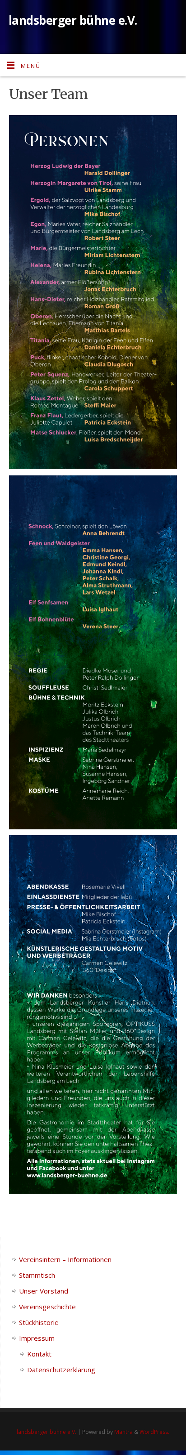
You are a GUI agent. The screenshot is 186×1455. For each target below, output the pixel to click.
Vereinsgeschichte (47, 1306)
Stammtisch (37, 1275)
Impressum (37, 1338)
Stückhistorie (39, 1322)
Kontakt (39, 1353)
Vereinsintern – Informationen (65, 1259)
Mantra (123, 1432)
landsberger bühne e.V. (73, 20)
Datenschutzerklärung (61, 1369)
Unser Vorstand (43, 1290)
